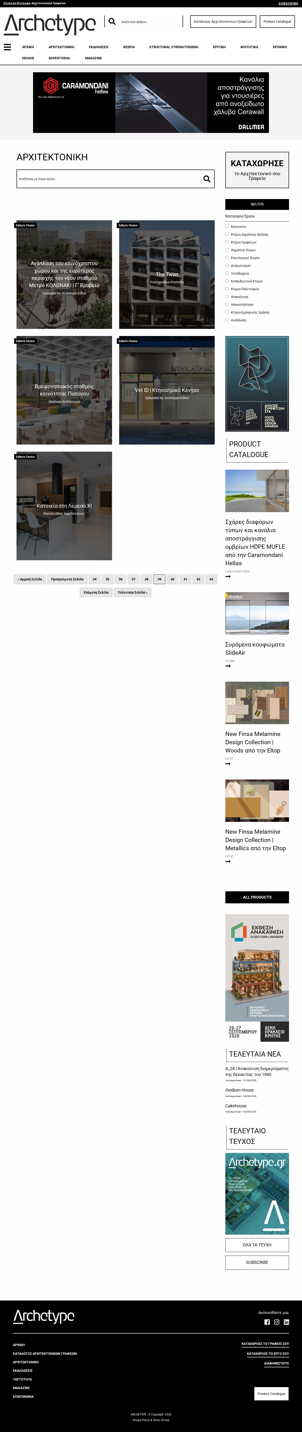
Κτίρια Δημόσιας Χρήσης (249, 234)
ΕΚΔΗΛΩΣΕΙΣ (99, 47)
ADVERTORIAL (60, 58)
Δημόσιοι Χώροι (243, 250)
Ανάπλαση (238, 320)
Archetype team (233, 1080)
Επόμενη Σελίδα (96, 592)
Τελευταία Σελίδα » (132, 592)
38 (146, 579)
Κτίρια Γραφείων (243, 242)
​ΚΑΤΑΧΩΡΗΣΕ (257, 170)
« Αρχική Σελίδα (30, 579)
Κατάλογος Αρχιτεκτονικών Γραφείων (223, 21)
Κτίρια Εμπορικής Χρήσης (250, 312)
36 (120, 579)
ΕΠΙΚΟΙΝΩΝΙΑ (23, 1396)
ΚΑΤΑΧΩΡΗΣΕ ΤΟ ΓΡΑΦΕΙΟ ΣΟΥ (265, 1344)
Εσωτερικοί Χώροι (245, 258)
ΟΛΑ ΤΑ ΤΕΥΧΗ (257, 1245)
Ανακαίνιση (239, 297)
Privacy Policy (142, 1420)
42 (198, 579)
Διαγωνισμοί (240, 266)
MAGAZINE (93, 58)
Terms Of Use (160, 1420)
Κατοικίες (238, 227)
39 (159, 579)
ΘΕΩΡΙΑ (129, 47)
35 (107, 579)
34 (94, 579)
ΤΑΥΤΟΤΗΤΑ (22, 1379)
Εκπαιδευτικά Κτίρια (246, 281)
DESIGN (28, 58)
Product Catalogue (277, 21)
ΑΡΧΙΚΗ (28, 47)
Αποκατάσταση (241, 304)
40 (172, 579)
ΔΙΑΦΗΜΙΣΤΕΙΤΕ (276, 1363)
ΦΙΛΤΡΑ (257, 204)
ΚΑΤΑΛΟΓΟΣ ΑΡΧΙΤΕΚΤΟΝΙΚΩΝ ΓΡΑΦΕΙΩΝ (45, 1354)
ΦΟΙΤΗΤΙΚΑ (249, 47)
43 (211, 579)
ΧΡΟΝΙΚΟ (280, 47)
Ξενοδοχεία (239, 273)
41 (185, 579)
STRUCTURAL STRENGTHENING (173, 47)
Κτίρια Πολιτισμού (244, 289)
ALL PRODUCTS (257, 897)
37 (133, 579)
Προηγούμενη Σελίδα (67, 579)
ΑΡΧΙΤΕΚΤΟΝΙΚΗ (61, 47)
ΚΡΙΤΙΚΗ (219, 47)
